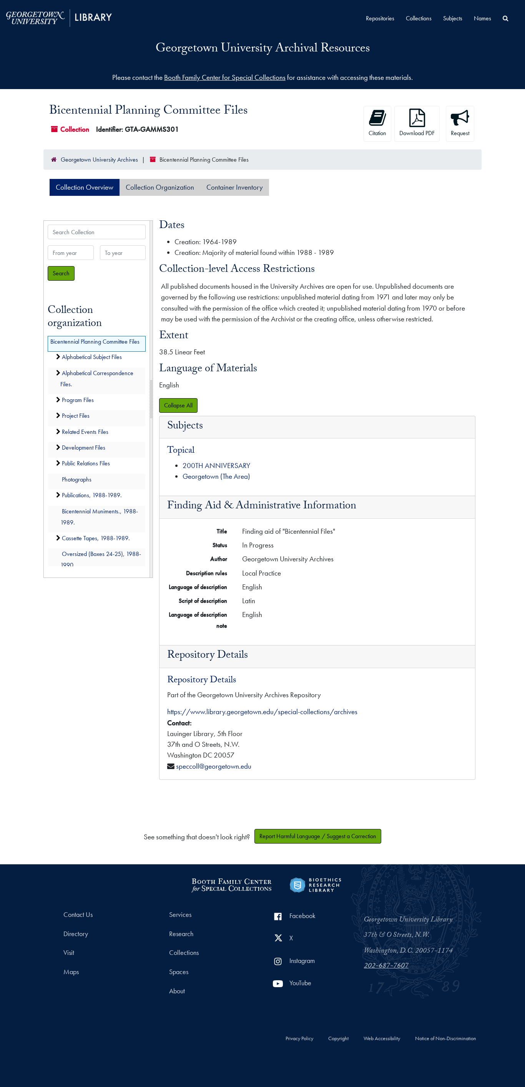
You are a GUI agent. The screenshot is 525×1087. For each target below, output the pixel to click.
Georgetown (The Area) (216, 476)
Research (181, 934)
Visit (68, 952)
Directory (75, 934)
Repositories (380, 18)
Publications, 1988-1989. (92, 495)
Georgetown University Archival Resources (263, 49)
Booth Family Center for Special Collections (225, 77)
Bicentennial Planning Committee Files (95, 342)
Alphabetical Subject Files (92, 357)
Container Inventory (234, 187)
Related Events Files (85, 432)
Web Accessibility (382, 1039)
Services (180, 914)
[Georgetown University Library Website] (59, 17)
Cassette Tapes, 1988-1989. (96, 538)
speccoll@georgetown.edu (213, 766)
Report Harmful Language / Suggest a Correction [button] (317, 836)
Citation (377, 133)
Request (460, 133)
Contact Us (78, 914)
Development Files (83, 447)
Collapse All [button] (178, 405)
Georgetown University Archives (99, 160)
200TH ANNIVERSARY (216, 465)
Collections (419, 18)
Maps (71, 972)
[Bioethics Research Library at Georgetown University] (315, 884)
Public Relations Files (86, 464)
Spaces (178, 972)
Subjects (452, 18)
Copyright (338, 1039)
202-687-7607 (386, 966)
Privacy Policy (299, 1039)
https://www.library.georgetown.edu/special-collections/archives (262, 711)
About (177, 991)
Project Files (76, 416)
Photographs (76, 479)
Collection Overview (84, 187)
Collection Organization (160, 187)
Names (482, 18)
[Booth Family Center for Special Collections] (231, 884)
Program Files (78, 400)
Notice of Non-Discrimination (445, 1039)
